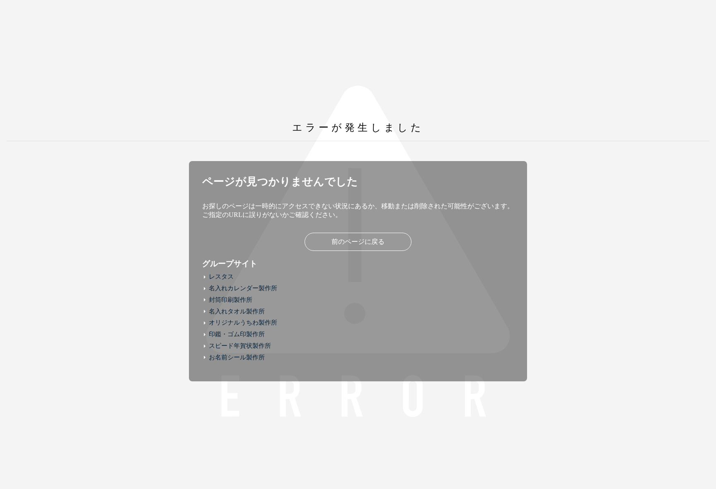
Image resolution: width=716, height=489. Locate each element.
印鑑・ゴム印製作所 (237, 334)
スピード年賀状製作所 (240, 345)
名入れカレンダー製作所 (243, 288)
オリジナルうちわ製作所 (243, 322)
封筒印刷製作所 (230, 299)
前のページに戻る (358, 241)
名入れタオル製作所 (237, 311)
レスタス (221, 276)
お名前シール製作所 (237, 357)
